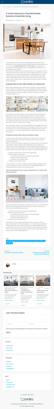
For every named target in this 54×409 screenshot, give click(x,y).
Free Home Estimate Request (36, 404)
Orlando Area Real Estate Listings (19, 404)
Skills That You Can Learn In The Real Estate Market (11, 290)
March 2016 (9, 348)
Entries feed (9, 382)
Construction (9, 364)
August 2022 (9, 345)
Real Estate (9, 243)
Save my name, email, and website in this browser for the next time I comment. (27, 328)
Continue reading (8, 300)
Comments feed (10, 384)
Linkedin (32, 394)
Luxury (43, 241)
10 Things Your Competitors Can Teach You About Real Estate (26, 291)
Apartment (9, 241)
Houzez (38, 241)
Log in (7, 380)
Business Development (19, 241)
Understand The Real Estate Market (42, 291)
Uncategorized (10, 368)
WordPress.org (10, 387)
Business (9, 6)
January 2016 (9, 350)
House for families (30, 241)
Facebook (24, 394)
